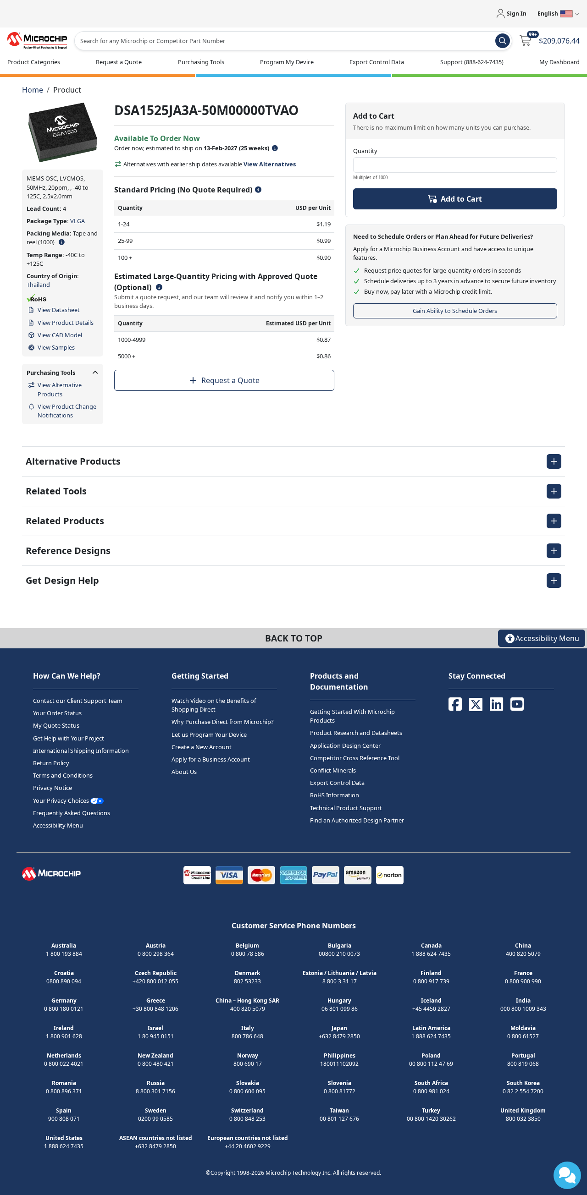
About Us (184, 771)
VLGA (77, 221)
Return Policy (51, 763)
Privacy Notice (52, 788)
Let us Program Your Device (209, 734)
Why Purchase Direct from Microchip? (223, 722)
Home (32, 90)
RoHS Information (334, 795)
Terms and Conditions (63, 775)
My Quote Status (56, 725)
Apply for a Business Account (211, 759)
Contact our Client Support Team (77, 700)
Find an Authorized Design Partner (357, 820)
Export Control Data (337, 782)
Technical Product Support (346, 808)
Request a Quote (230, 380)
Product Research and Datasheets (356, 733)
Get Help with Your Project (68, 738)
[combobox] (293, 40)
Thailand (38, 284)
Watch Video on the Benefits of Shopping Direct (214, 704)
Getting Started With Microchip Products (352, 715)
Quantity (365, 151)
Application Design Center (345, 745)
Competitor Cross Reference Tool (354, 758)
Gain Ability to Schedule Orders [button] (455, 311)
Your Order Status (57, 713)
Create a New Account (202, 747)
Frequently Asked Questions (71, 813)
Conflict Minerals (333, 770)
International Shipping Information (81, 750)
